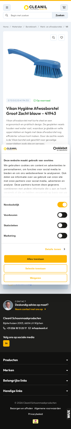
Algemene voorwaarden (47, 408)
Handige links (12, 391)
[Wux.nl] (68, 414)
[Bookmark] (61, 37)
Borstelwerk (31, 26)
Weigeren (35, 277)
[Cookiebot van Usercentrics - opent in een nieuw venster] (52, 149)
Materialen (17, 26)
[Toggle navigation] (7, 7)
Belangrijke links (15, 380)
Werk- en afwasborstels (51, 26)
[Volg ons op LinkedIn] (6, 343)
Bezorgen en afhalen (21, 408)
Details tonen (53, 249)
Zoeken (60, 15)
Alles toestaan (35, 258)
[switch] (62, 215)
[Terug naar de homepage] (35, 7)
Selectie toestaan (35, 268)
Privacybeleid (35, 414)
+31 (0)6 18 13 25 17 (17, 328)
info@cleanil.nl (39, 328)
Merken (8, 370)
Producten (10, 360)
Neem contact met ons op (29, 309)
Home (5, 26)
